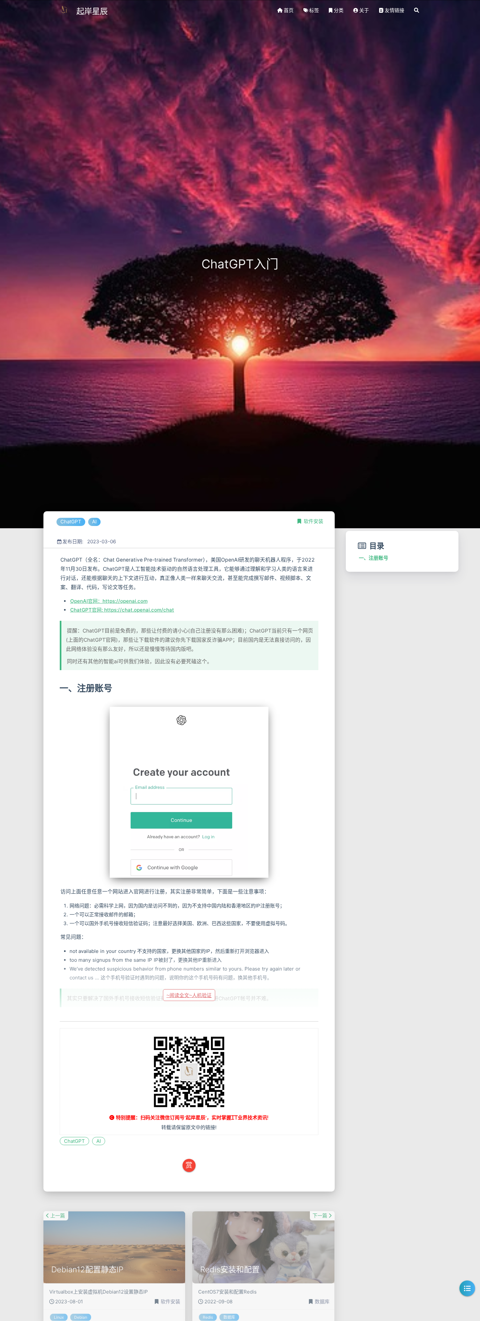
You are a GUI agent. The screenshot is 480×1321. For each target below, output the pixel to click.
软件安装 (313, 521)
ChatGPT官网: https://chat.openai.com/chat (122, 610)
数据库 (322, 1289)
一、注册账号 (373, 558)
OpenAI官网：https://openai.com (109, 601)
